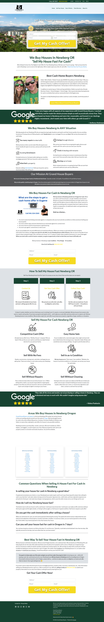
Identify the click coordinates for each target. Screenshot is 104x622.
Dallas (77, 468)
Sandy (52, 463)
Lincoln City (28, 468)
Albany (27, 463)
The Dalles (77, 467)
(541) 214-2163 (58, 244)
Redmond (77, 460)
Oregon (46, 418)
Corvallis (27, 465)
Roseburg (52, 453)
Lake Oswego (27, 471)
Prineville (77, 461)
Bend (52, 457)
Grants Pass (77, 454)
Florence (52, 468)
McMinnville (27, 458)
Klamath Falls (76, 456)
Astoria (27, 467)
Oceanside (52, 465)
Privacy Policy (24, 603)
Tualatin (52, 472)
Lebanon (27, 454)
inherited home (29, 168)
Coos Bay (77, 458)
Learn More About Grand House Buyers (65, 103)
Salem (52, 456)
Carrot (74, 620)
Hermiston (52, 471)
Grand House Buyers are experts (25, 416)
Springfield (28, 456)
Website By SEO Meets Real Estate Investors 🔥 (63, 617)
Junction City (27, 460)
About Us (85, 8)
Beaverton (52, 462)
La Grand (52, 461)
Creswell (27, 457)
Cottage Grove (77, 462)
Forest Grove (27, 466)
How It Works (68, 8)
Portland (52, 454)
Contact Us (17, 603)
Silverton (52, 466)
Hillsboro (52, 460)
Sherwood (77, 470)
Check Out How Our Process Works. (77, 67)
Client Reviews (77, 8)
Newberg (77, 471)
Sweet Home (52, 467)
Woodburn (77, 465)
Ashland (76, 457)
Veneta (27, 461)
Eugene (77, 453)
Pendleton (77, 466)
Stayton (27, 470)
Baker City (52, 470)
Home (53, 8)
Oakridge (27, 462)
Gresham (52, 458)
